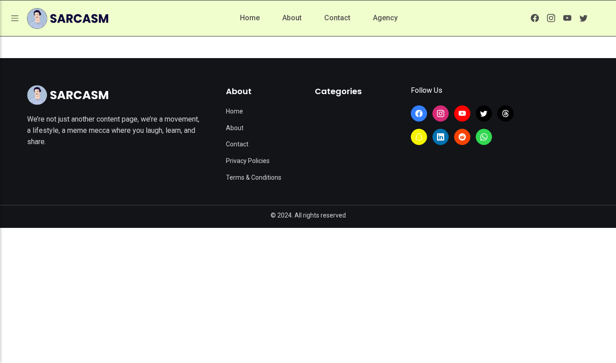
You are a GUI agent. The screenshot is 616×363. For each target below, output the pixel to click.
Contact (337, 18)
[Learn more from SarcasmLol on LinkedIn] (440, 137)
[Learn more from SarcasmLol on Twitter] (583, 18)
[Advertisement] (308, 295)
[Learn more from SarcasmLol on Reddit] (462, 137)
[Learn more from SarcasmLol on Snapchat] (419, 137)
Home (250, 18)
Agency (385, 18)
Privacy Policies (248, 160)
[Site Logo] (67, 95)
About (292, 18)
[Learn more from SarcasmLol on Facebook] (534, 18)
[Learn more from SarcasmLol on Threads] (505, 113)
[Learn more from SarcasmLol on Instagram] (551, 18)
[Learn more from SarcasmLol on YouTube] (567, 18)
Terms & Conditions (253, 177)
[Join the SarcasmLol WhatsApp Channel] (484, 137)
